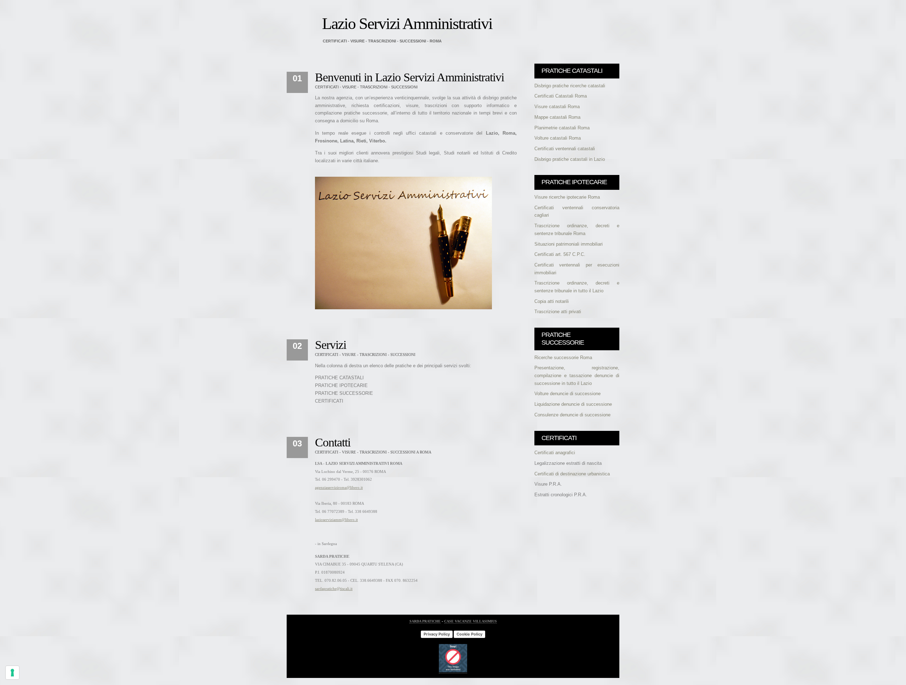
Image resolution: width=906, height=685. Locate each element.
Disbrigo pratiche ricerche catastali (569, 85)
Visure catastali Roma (557, 106)
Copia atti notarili (551, 301)
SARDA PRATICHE (425, 621)
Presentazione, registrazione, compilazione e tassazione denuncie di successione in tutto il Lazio (576, 375)
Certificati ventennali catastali (564, 148)
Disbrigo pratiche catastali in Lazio (569, 159)
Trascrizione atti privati (557, 311)
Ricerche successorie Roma (563, 357)
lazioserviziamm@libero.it (336, 519)
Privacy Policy (437, 634)
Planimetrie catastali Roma (562, 127)
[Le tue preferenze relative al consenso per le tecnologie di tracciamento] (12, 672)
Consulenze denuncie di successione (572, 414)
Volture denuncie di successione (567, 393)
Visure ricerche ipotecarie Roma (567, 197)
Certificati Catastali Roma (560, 96)
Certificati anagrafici (554, 452)
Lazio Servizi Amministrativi (407, 23)
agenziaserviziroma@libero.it (339, 487)
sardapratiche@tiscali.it (333, 588)
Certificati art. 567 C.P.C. (559, 254)
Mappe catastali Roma (557, 117)
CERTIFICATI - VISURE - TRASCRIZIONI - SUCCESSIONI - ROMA (382, 41)
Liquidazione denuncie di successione (573, 404)
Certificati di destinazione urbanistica (572, 473)
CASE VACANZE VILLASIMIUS (470, 621)
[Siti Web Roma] (453, 671)
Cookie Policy (469, 634)
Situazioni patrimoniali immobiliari (568, 244)
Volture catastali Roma (557, 138)
